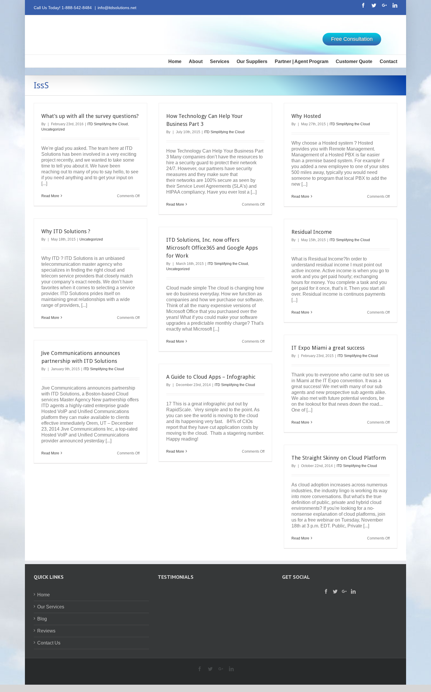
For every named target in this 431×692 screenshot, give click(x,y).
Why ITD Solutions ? (65, 231)
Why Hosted (306, 116)
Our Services (50, 606)
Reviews (46, 630)
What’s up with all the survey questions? (90, 116)
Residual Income (311, 232)
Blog (42, 618)
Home (43, 594)
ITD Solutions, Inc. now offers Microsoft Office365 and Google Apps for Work (212, 248)
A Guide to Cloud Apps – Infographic (210, 377)
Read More (50, 196)
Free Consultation (352, 39)
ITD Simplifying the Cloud (107, 124)
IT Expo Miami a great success (327, 348)
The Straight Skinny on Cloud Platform (338, 458)
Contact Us (48, 642)
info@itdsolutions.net (117, 7)
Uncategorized (53, 129)
